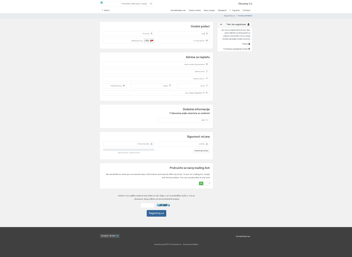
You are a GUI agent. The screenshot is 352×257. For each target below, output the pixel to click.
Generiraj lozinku (201, 151)
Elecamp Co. (245, 3)
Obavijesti (222, 10)
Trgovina (235, 10)
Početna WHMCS (245, 15)
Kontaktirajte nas (178, 10)
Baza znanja (209, 10)
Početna (246, 10)
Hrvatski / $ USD (108, 236)
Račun (106, 10)
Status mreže (195, 10)
